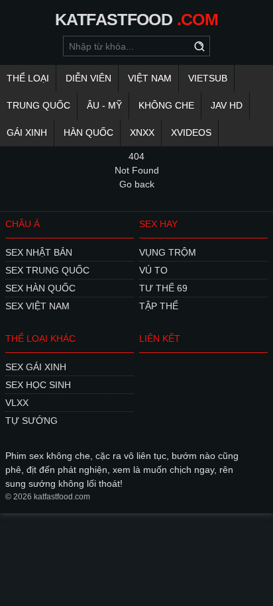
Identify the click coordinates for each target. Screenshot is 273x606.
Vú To (153, 270)
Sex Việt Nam (37, 306)
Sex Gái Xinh (35, 367)
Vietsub (207, 78)
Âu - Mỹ (104, 105)
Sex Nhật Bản (38, 252)
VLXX (16, 402)
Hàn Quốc (88, 132)
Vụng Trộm (167, 252)
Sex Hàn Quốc (40, 288)
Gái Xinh (27, 132)
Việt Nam (150, 78)
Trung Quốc (38, 105)
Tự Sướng (31, 420)
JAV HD (227, 105)
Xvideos (191, 132)
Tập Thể (158, 306)
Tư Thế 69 (163, 288)
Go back (136, 184)
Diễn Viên (88, 78)
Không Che (166, 105)
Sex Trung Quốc (47, 270)
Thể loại (28, 78)
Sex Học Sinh (38, 384)
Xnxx (142, 132)
